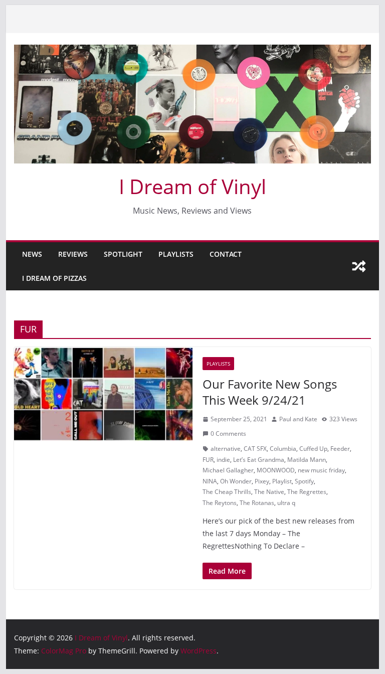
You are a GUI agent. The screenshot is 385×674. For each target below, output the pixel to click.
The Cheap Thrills (227, 491)
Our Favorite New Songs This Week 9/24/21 (270, 392)
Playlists (176, 254)
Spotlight (123, 254)
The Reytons (220, 502)
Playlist (282, 481)
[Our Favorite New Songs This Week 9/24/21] (103, 394)
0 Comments (228, 433)
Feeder (340, 448)
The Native (269, 491)
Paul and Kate (298, 419)
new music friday (321, 470)
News (32, 254)
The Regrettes (306, 491)
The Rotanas (257, 502)
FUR (208, 459)
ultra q (286, 502)
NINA (210, 481)
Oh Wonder (236, 481)
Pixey (262, 481)
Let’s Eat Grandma (258, 459)
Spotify (304, 481)
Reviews (73, 254)
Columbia (283, 448)
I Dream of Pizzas (54, 278)
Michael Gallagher (228, 470)
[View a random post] (359, 266)
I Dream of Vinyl (192, 186)
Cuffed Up (313, 448)
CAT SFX (255, 448)
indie (223, 459)
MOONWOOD (276, 470)
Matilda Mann (306, 459)
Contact (226, 254)
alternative (226, 448)
